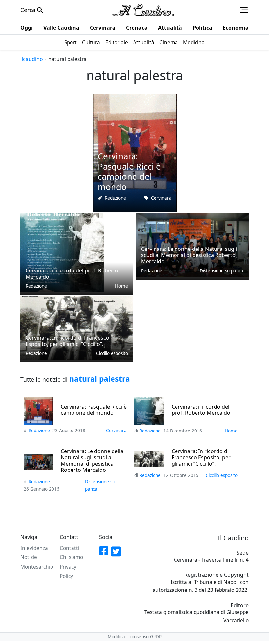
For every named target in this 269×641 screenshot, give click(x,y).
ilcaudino (31, 59)
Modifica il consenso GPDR (135, 637)
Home (121, 286)
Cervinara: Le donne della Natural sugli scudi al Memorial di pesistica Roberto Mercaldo (92, 460)
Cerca (28, 10)
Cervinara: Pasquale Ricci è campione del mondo (94, 410)
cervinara (161, 198)
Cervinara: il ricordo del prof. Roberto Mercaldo (201, 410)
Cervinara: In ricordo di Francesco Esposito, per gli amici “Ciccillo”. (201, 457)
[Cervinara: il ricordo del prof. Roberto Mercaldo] (62, 252)
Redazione (115, 198)
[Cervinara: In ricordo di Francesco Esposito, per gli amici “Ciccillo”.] (76, 327)
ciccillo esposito (112, 353)
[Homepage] (143, 9)
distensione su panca (221, 271)
